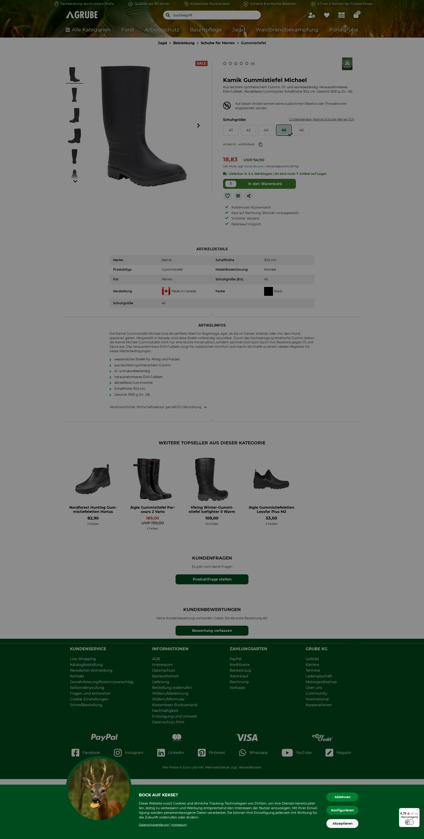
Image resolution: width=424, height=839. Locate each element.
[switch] (409, 822)
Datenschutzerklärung (154, 824)
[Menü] (417, 810)
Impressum (179, 824)
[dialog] (212, 419)
